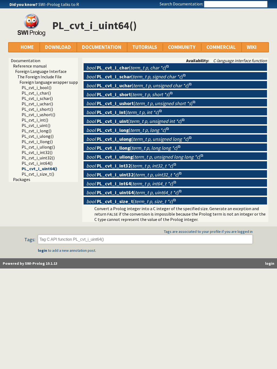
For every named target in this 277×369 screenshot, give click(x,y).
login (42, 250)
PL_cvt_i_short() (37, 109)
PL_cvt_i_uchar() (37, 103)
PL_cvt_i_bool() (36, 87)
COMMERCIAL (221, 47)
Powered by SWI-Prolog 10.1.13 (30, 263)
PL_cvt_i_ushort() (38, 114)
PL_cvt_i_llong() (37, 141)
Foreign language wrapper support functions (61, 82)
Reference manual (30, 66)
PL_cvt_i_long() (36, 130)
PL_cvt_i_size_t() (38, 174)
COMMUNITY (181, 47)
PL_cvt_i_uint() (36, 125)
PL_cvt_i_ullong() (38, 147)
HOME (27, 47)
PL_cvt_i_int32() (37, 152)
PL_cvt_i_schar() (37, 98)
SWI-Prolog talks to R (58, 4)
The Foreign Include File (39, 76)
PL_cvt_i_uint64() (39, 168)
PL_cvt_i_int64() (37, 163)
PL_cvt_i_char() (36, 93)
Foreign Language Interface (41, 71)
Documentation (25, 60)
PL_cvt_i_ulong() (38, 136)
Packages (21, 179)
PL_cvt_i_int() (35, 120)
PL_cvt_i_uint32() (38, 157)
